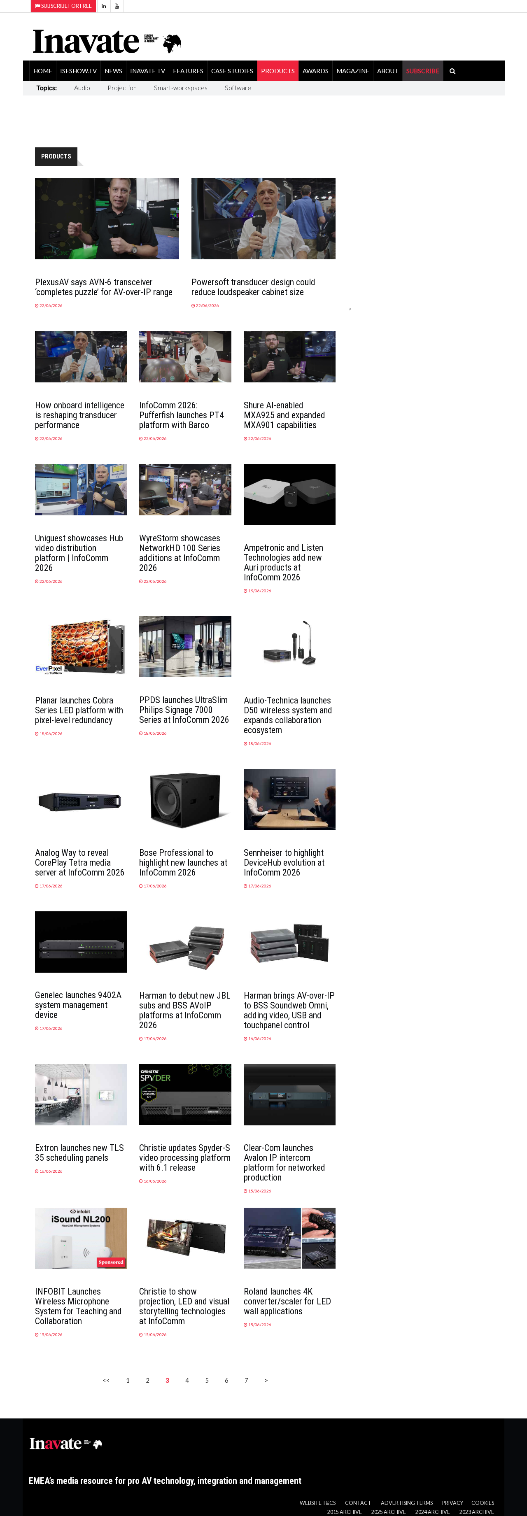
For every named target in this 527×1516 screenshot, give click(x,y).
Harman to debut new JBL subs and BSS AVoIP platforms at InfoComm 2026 (185, 1010)
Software (238, 87)
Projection (122, 87)
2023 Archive (476, 1512)
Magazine (352, 71)
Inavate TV (147, 71)
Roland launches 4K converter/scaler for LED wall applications (287, 1301)
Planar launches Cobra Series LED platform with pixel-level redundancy (79, 710)
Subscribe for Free (66, 6)
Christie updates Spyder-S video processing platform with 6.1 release (185, 1158)
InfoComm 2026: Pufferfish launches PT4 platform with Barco (181, 415)
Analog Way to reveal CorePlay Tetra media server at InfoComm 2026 (80, 863)
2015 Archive (344, 1512)
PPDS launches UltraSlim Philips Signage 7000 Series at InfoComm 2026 (184, 710)
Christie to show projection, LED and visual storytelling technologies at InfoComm (184, 1306)
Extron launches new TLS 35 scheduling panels (79, 1153)
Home (42, 71)
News (113, 71)
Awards (316, 71)
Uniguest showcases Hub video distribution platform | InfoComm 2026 (79, 553)
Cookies (482, 1503)
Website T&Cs (318, 1503)
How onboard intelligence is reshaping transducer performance (79, 415)
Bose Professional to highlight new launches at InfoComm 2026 (183, 863)
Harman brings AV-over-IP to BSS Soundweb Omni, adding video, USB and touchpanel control (289, 1010)
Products (278, 71)
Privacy (452, 1503)
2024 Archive (432, 1512)
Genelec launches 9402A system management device (78, 1005)
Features (188, 71)
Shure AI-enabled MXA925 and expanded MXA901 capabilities (284, 415)
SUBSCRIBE (422, 71)
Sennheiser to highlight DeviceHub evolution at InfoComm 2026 (284, 863)
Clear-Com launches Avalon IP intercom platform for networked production (284, 1163)
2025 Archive (388, 1512)
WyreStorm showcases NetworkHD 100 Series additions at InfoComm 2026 (179, 553)
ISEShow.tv (78, 71)
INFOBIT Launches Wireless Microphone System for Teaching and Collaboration (78, 1306)
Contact (358, 1503)
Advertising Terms (407, 1503)
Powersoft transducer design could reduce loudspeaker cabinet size (253, 287)
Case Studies (232, 71)
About (388, 71)
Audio (82, 87)
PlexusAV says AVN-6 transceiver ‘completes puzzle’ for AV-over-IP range (104, 287)
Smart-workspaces (181, 87)
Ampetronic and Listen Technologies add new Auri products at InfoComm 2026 (283, 562)
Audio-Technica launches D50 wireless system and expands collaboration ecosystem (288, 715)
